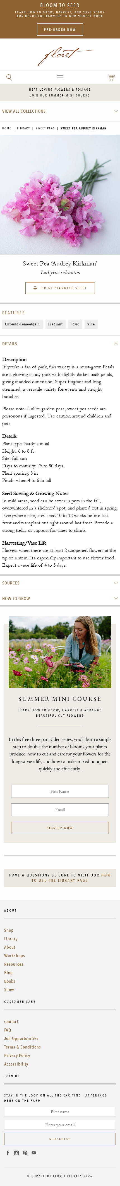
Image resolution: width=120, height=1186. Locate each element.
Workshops (14, 956)
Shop (9, 930)
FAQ (7, 1030)
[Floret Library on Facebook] (8, 1154)
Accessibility (16, 1064)
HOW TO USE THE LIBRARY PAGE (71, 878)
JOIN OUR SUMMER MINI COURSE (60, 95)
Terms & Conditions (22, 1047)
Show (9, 990)
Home (6, 128)
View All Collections (24, 111)
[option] (60, 195)
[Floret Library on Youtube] (34, 1154)
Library (23, 128)
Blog (8, 973)
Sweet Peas (45, 128)
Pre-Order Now (60, 29)
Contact (11, 1022)
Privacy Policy (17, 1055)
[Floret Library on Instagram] (16, 1154)
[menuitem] (60, 111)
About (9, 947)
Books (9, 981)
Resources (13, 964)
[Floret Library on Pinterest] (25, 1154)
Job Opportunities (21, 1038)
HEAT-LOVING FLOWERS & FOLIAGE (60, 90)
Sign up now (60, 828)
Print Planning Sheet (63, 288)
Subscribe (60, 1139)
